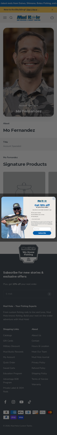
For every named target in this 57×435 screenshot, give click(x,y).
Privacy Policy (50, 223)
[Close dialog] (54, 198)
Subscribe (42, 233)
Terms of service (35, 224)
